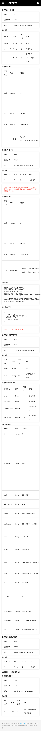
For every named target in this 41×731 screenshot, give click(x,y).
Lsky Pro (12, 2)
